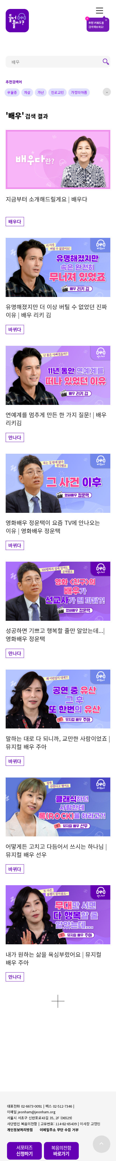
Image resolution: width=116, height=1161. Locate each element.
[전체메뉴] (100, 10)
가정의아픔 (79, 92)
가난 (40, 92)
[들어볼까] (17, 21)
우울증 (12, 92)
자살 (27, 92)
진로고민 (57, 92)
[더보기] (58, 1001)
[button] (58, 178)
